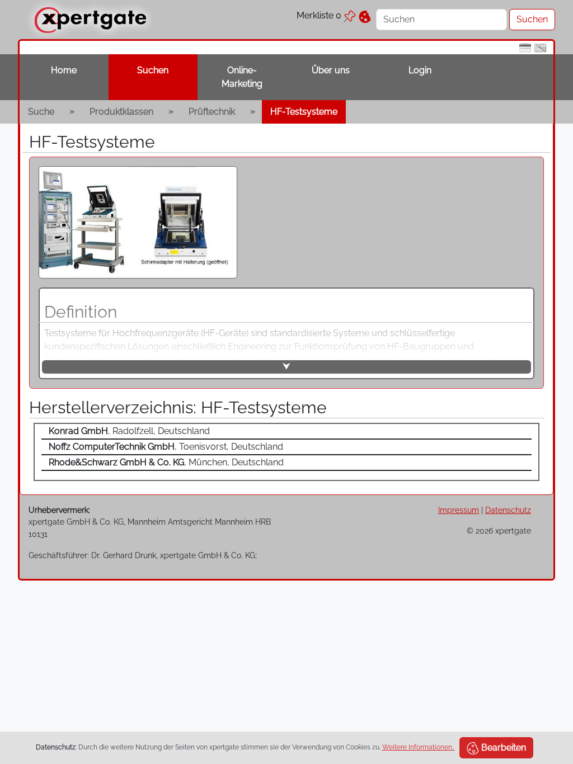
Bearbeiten (502, 747)
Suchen (152, 70)
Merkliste (319, 15)
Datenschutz (508, 510)
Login (419, 70)
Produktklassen (121, 111)
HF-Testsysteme (303, 111)
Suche (41, 111)
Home (64, 70)
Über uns (331, 70)
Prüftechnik (212, 111)
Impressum (458, 510)
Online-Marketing (242, 77)
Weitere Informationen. (418, 747)
